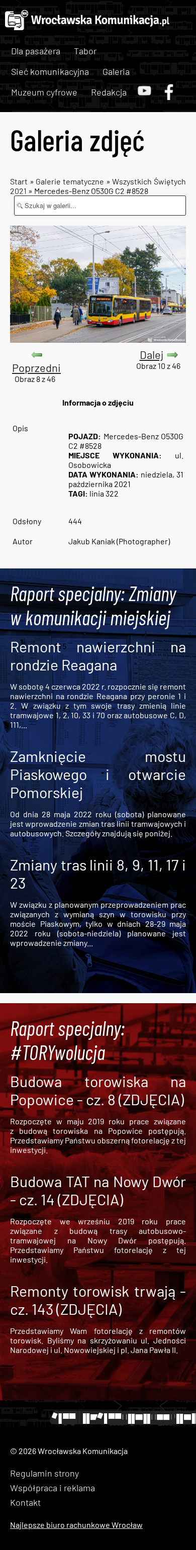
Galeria (116, 71)
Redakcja (109, 92)
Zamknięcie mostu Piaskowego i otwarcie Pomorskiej (98, 774)
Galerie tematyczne (71, 181)
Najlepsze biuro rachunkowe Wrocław (76, 1524)
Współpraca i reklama (52, 1487)
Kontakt (25, 1502)
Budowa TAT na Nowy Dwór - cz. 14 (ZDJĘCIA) (98, 1190)
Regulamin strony (44, 1473)
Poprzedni (36, 367)
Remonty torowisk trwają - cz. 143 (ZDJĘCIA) (98, 1300)
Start (19, 181)
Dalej (151, 354)
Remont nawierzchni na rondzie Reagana (98, 655)
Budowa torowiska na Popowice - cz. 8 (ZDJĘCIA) (98, 1090)
